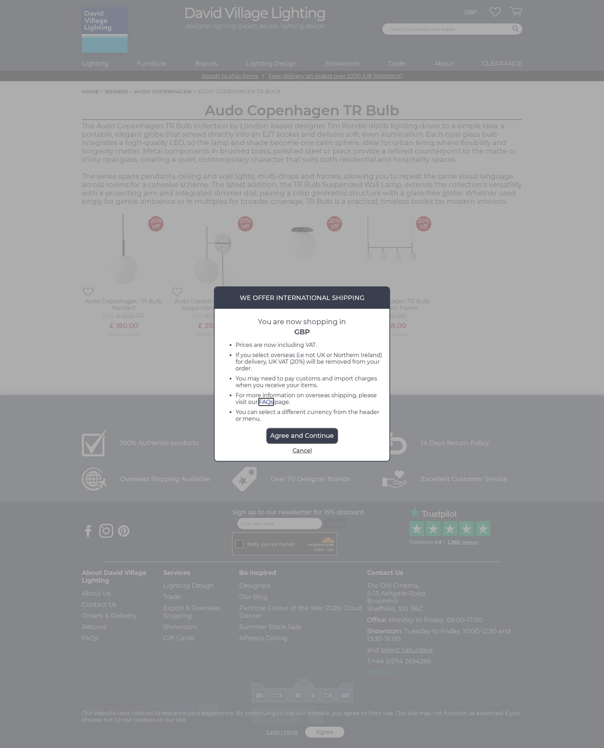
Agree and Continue (302, 436)
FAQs (266, 402)
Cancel (302, 450)
